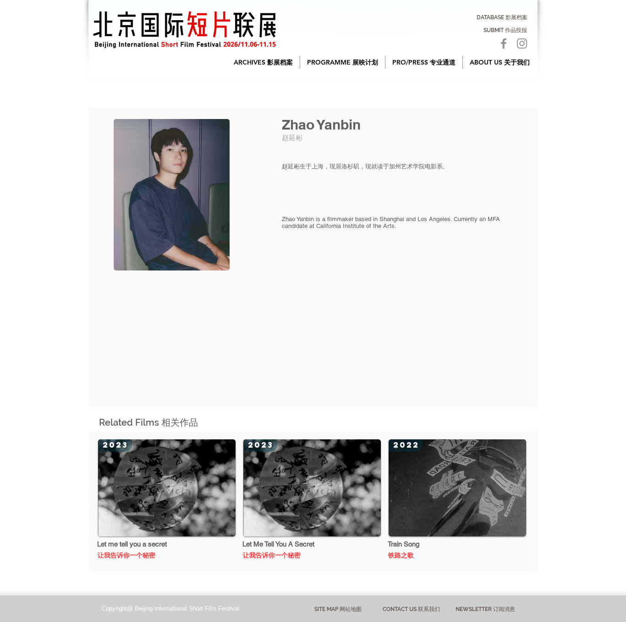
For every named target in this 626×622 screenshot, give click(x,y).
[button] (263, 62)
